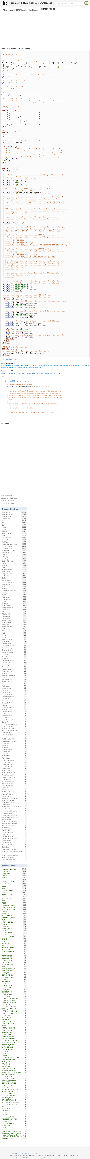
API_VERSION (14, 1064)
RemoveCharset (14, 726)
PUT (14, 920)
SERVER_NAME (14, 933)
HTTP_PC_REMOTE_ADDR (14, 1013)
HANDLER (14, 962)
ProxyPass (14, 743)
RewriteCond (4, 367)
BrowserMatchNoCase (14, 724)
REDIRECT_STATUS (14, 905)
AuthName (14, 597)
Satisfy (14, 578)
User (14, 567)
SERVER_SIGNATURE (14, 1083)
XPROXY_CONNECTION (14, 1011)
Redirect (77, 365)
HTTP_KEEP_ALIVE (14, 1024)
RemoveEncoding (14, 760)
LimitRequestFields (14, 836)
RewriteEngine (14, 367)
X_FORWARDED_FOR (14, 1007)
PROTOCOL (14, 1127)
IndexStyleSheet (14, 690)
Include (14, 563)
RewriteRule (23, 367)
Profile (14, 941)
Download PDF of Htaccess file (17, 381)
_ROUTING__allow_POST (14, 1002)
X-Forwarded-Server (14, 1070)
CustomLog (14, 752)
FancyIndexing (14, 648)
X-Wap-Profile (14, 949)
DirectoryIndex (13, 365)
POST (14, 903)
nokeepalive (14, 954)
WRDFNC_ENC (14, 1032)
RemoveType (14, 665)
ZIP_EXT (14, 1115)
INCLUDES (14, 884)
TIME (14, 888)
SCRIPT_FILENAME (14, 882)
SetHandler (14, 629)
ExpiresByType (14, 548)
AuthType (14, 603)
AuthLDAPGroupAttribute (14, 855)
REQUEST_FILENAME (41, 373)
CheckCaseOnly (14, 766)
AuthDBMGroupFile (14, 802)
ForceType (14, 624)
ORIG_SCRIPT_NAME (14, 1100)
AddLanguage (14, 686)
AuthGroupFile (14, 622)
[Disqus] (45, 456)
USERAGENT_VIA (14, 1005)
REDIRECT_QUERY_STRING (14, 1058)
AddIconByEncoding (14, 728)
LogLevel (14, 788)
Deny (6, 365)
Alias (14, 631)
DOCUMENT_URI (13, 1138)
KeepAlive (14, 654)
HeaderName (14, 669)
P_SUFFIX (14, 1051)
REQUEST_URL (14, 1017)
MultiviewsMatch (14, 783)
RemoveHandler (14, 639)
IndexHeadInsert (14, 720)
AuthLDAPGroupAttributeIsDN (14, 851)
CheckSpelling (14, 694)
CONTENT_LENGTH (14, 1045)
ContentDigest (14, 716)
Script (14, 535)
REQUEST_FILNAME (14, 1038)
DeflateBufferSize (14, 832)
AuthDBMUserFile (14, 800)
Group (14, 635)
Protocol (14, 658)
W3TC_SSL (14, 973)
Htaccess (23, 1153)
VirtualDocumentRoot (35, 367)
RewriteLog (14, 758)
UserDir (14, 713)
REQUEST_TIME (14, 1094)
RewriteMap (14, 732)
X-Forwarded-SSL (14, 1117)
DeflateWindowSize (14, 860)
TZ (14, 945)
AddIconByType (14, 709)
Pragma (14, 924)
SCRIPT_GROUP (14, 1091)
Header (50, 365)
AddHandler (14, 595)
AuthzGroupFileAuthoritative (14, 807)
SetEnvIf (14, 576)
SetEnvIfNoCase (14, 561)
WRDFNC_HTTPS (14, 1036)
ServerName (14, 684)
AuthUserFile (14, 605)
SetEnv (14, 588)
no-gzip (23, 373)
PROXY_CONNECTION (14, 1009)
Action (14, 633)
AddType (14, 542)
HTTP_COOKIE (14, 928)
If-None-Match (14, 985)
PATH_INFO (14, 981)
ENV (2, 373)
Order (60, 365)
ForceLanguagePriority (14, 730)
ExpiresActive (32, 365)
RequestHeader (14, 574)
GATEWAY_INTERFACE (14, 1060)
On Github (6, 360)
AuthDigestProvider (14, 739)
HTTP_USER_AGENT (14, 907)
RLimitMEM (14, 830)
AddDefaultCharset (14, 550)
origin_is (14, 1055)
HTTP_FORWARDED (14, 1068)
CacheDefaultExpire (14, 845)
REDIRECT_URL (14, 1019)
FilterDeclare (14, 618)
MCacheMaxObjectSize (14, 815)
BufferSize (14, 847)
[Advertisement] (45, 28)
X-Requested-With (14, 937)
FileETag (14, 557)
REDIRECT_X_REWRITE (14, 1041)
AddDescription (14, 682)
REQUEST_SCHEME (14, 1043)
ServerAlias (14, 804)
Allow (5, 10)
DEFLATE (14, 875)
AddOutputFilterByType (14, 544)
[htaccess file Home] (4, 3)
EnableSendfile (14, 796)
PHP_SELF (14, 1087)
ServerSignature (14, 608)
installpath (14, 1110)
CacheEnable (14, 841)
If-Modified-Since (14, 977)
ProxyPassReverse (14, 781)
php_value (71, 365)
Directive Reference (8, 500)
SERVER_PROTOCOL (14, 1085)
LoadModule (14, 699)
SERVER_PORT (14, 894)
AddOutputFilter (14, 627)
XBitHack (14, 705)
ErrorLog (14, 834)
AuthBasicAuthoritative (14, 741)
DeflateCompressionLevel (14, 701)
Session (14, 601)
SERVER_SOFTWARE (14, 1081)
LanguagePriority (14, 711)
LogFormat (14, 754)
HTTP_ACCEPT (14, 966)
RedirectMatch (14, 584)
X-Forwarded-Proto (14, 947)
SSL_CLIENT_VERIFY (14, 1077)
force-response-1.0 (14, 969)
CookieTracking (14, 790)
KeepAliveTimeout (14, 857)
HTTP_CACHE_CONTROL (14, 1021)
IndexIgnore (14, 593)
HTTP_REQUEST (14, 1030)
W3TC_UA (14, 983)
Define (14, 637)
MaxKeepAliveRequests (14, 809)
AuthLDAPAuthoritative (14, 821)
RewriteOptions (14, 610)
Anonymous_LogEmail (14, 826)
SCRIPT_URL (14, 1015)
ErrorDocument (23, 365)
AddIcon (14, 673)
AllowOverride (14, 620)
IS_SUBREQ (14, 996)
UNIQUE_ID (14, 1121)
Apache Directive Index (9, 498)
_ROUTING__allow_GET (14, 1000)
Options (55, 365)
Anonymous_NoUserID (14, 824)
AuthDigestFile (14, 771)
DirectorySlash (14, 650)
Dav (14, 677)
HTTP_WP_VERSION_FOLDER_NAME (14, 1136)
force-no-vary (14, 899)
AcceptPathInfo (14, 656)
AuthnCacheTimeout (14, 849)
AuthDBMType (14, 828)
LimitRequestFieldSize (14, 838)
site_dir (14, 1106)
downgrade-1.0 (14, 958)
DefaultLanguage (14, 652)
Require (14, 555)
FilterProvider (14, 614)
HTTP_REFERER (14, 922)
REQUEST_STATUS (14, 1096)
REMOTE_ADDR (14, 935)
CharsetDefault (14, 703)
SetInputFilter (14, 779)
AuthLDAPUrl (14, 756)
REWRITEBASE (14, 956)
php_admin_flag (14, 764)
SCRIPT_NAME (14, 1034)
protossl (30, 373)
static (14, 886)
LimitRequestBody (14, 660)
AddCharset (14, 571)
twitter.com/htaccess (8, 503)
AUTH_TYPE (14, 1062)
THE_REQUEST (14, 916)
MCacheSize (14, 819)
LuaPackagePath (14, 785)
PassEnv (14, 745)
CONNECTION (14, 992)
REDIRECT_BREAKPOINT (14, 1119)
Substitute (14, 718)
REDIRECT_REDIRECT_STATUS (14, 1134)
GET (14, 901)
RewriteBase (85, 365)
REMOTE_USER (14, 960)
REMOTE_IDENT (14, 1098)
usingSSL (14, 1053)
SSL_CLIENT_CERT (14, 1079)
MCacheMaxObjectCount (14, 817)
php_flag (65, 365)
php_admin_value (14, 680)
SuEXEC (14, 853)
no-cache (14, 926)
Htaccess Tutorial (7, 495)
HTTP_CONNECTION (14, 1028)
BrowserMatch (14, 582)
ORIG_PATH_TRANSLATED (14, 1104)
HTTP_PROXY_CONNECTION (14, 1072)
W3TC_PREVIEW (14, 964)
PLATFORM (14, 1108)
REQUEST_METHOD (14, 909)
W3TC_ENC (14, 943)
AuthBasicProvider (14, 671)
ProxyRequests (14, 813)
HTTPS (17, 373)
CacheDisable (14, 762)
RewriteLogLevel (14, 749)
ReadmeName (14, 663)
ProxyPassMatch (14, 775)
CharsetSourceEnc (14, 707)
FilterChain (14, 612)
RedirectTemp (14, 599)
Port (14, 586)
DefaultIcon (14, 692)
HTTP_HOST (9, 373)
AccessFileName (14, 794)
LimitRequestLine (14, 843)
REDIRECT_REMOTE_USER (14, 1089)
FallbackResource (14, 646)
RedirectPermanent (14, 675)
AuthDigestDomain (14, 792)
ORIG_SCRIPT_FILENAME (14, 1102)
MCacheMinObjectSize (14, 811)
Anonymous (14, 641)
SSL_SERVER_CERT (14, 1074)
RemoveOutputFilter (14, 777)
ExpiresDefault (42, 365)
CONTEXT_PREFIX (14, 952)
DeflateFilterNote (14, 735)
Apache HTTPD (33, 1153)
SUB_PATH (14, 1130)
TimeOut (14, 667)
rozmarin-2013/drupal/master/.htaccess (24, 10)
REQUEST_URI (55, 373)
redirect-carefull (14, 1049)
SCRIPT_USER (14, 1125)
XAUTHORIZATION (14, 994)
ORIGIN (14, 897)
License (13, 360)
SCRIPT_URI (14, 1066)
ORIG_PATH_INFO (14, 1123)
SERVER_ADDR (14, 913)
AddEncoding (14, 565)
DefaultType (14, 722)
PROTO (14, 930)
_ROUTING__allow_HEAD (14, 998)
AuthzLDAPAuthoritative (14, 773)
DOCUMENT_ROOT (14, 918)
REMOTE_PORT (14, 1113)
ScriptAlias (14, 747)
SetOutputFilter (14, 569)
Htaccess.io (14, 1153)
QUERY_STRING (14, 890)
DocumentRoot (14, 688)
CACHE (14, 939)
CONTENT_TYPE (14, 971)
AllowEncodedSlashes (14, 798)
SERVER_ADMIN (14, 975)
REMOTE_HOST (14, 988)
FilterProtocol (14, 616)
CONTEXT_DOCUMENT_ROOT (14, 1132)
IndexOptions (14, 644)
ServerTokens (14, 580)
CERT (14, 1026)
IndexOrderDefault (14, 696)
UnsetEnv (14, 737)
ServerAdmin (14, 768)
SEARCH (14, 979)
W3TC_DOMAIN (14, 1047)
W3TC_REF (14, 990)
